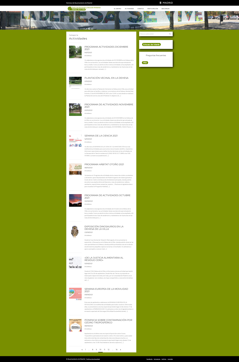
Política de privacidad (93, 359)
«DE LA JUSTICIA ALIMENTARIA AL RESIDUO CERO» (103, 258)
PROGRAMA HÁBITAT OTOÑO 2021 (104, 164)
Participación (152, 8)
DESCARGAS (165, 8)
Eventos (141, 8)
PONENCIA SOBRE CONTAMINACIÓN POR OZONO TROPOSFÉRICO (108, 321)
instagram (157, 359)
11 (104, 350)
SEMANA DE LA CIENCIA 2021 (101, 135)
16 (116, 350)
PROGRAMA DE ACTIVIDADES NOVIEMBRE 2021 (108, 105)
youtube (170, 359)
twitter (164, 359)
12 (108, 350)
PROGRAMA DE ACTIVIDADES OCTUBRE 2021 (107, 196)
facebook (149, 359)
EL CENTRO (117, 8)
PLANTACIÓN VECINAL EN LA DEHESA (106, 78)
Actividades (129, 8)
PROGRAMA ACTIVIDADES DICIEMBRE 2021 (106, 48)
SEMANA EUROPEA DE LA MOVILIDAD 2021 (106, 290)
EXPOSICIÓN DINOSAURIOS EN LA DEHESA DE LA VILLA (103, 227)
